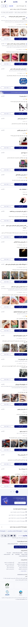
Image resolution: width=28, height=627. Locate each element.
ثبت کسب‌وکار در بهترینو (21, 502)
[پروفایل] (2, 2)
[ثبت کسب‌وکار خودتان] (4, 2)
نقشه (3, 6)
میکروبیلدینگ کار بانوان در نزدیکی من (15, 531)
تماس (20, 39)
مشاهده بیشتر (23, 571)
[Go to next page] (11, 491)
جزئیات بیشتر (6, 39)
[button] (14, 28)
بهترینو (25, 531)
